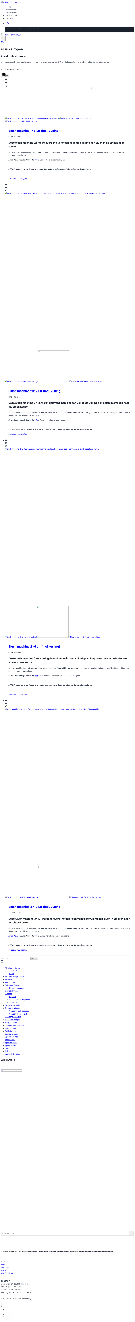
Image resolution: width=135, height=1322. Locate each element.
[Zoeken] (131, 1233)
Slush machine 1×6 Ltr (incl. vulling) (34, 131)
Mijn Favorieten (12, 13)
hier (36, 160)
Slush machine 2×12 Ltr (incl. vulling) (35, 391)
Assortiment (11, 10)
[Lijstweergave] (7, 75)
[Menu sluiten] (1, 1305)
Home (8, 7)
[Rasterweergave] (3, 75)
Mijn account (11, 15)
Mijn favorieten (7, 1273)
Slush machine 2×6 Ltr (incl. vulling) (34, 646)
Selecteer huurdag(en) (17, 178)
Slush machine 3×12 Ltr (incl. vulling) (35, 907)
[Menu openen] (3, 38)
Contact (9, 18)
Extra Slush (13, 936)
